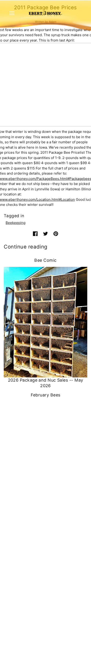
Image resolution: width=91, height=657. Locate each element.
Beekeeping (15, 222)
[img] (40, 491)
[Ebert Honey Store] (45, 12)
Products (45, 516)
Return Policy (46, 574)
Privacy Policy (45, 567)
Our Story (45, 530)
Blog (45, 537)
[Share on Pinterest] (56, 233)
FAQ (45, 523)
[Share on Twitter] (45, 233)
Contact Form (46, 466)
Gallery (45, 544)
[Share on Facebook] (35, 233)
